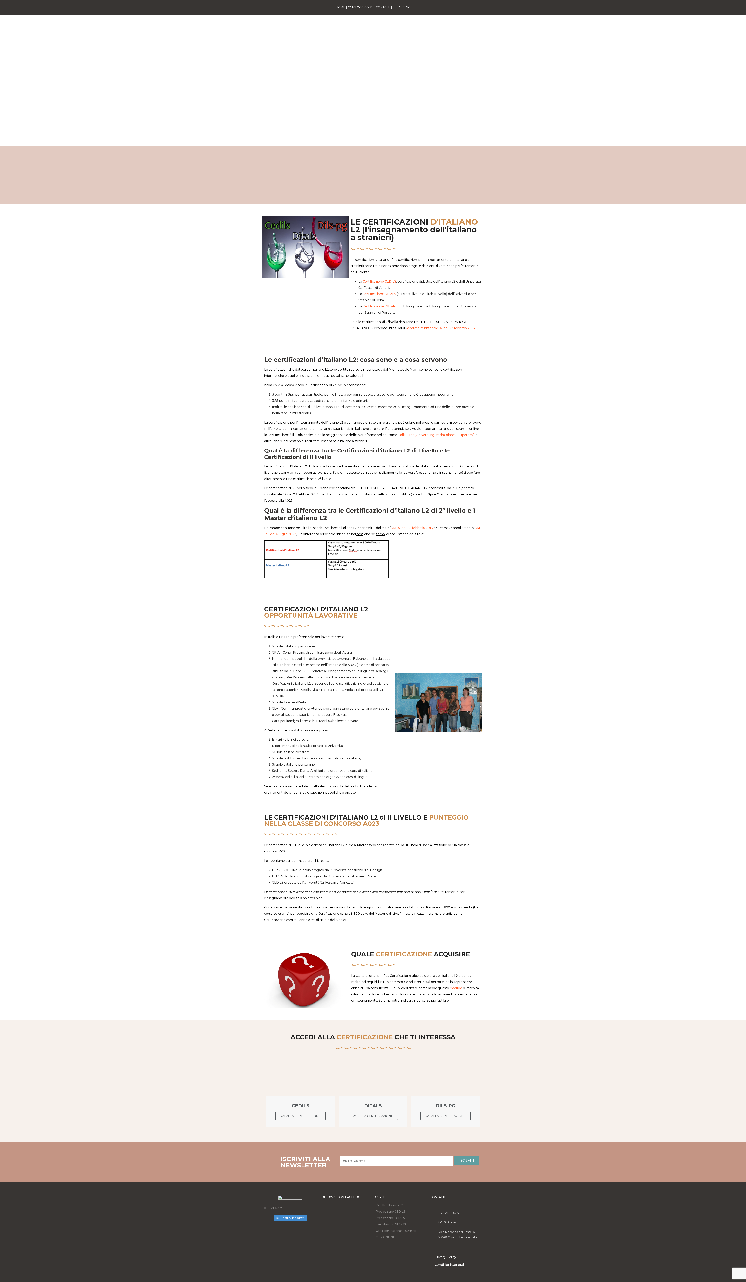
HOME (340, 7)
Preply (412, 435)
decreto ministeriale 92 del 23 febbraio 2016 (441, 328)
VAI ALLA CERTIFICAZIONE (300, 1116)
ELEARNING (401, 7)
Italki (401, 435)
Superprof (466, 435)
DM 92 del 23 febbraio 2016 (412, 528)
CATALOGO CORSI (361, 7)
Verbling (427, 435)
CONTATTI (383, 7)
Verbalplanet (446, 435)
